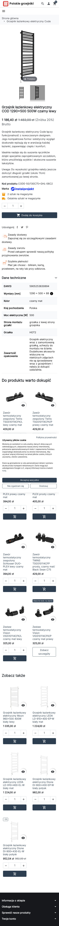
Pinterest (27, 227)
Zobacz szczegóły (44, 652)
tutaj (4, 470)
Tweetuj (22, 227)
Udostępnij (17, 227)
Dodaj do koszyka (29, 215)
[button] (42, 3)
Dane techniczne (14, 278)
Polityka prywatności (46, 437)
